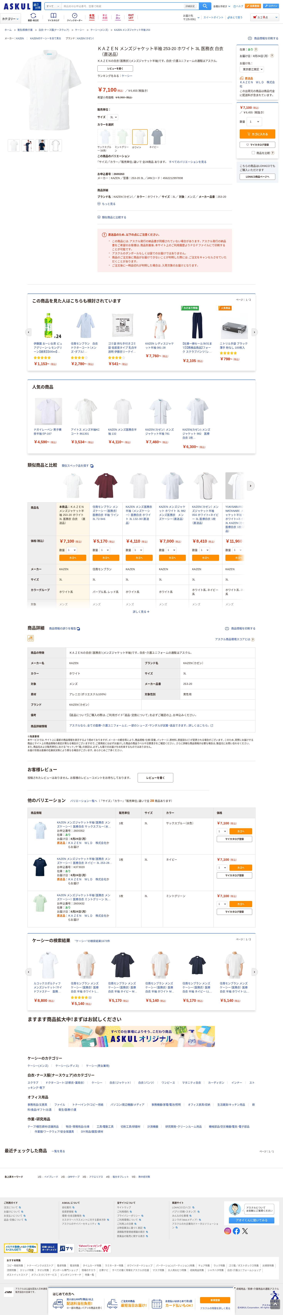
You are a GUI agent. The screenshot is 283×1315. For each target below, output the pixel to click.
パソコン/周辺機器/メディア (127, 1104)
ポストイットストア (17, 1275)
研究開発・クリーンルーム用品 (183, 1126)
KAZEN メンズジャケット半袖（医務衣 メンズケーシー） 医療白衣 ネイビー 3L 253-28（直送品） (83, 861)
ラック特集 (219, 1265)
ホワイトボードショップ (139, 1265)
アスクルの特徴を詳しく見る (215, 1308)
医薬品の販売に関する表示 (131, 1236)
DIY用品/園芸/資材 (92, 1131)
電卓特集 (61, 1265)
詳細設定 (190, 6)
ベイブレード (51, 1177)
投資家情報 (68, 1211)
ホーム (8, 30)
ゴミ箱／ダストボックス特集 (244, 1265)
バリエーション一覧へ (83, 800)
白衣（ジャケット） (120, 1082)
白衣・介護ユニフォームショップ (244, 1270)
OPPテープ (74, 1177)
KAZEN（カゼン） (85, 38)
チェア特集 (204, 1265)
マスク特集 (158, 1270)
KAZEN (20, 38)
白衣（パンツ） (146, 1082)
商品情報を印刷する (265, 38)
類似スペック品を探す (76, 465)
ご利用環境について (127, 1220)
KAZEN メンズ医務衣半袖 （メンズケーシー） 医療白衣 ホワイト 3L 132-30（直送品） (139, 514)
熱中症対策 (144, 1177)
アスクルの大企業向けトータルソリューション (195, 1226)
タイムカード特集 (92, 1265)
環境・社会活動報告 (72, 1216)
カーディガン (216, 1082)
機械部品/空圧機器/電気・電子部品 (229, 1126)
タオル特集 (43, 1270)
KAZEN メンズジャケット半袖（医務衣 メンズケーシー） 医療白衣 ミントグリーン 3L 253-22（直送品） (83, 897)
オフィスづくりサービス (44, 1275)
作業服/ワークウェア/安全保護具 (54, 1131)
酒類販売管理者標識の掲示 (131, 1232)
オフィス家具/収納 (199, 1104)
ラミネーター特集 (114, 1265)
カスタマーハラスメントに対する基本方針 (84, 1220)
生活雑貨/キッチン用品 (231, 1104)
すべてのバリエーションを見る (188, 161)
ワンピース (168, 1082)
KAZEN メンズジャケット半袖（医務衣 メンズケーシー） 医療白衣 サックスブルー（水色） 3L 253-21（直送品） (84, 825)
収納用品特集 (197, 1270)
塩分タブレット (121, 1177)
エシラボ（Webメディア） (185, 1220)
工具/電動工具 (105, 1126)
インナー (236, 1082)
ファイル (59, 1104)
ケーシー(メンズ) (99, 30)
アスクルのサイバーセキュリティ (79, 1224)
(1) (90, 997)
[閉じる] (235, 1288)
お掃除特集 (268, 1265)
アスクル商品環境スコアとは (232, 639)
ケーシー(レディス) (67, 1065)
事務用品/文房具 (37, 1104)
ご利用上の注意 (125, 1224)
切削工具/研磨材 (130, 1126)
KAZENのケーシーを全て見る (45, 38)
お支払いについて (13, 1216)
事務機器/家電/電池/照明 (166, 1104)
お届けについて (12, 1211)
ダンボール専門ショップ (65, 1270)
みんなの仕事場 (180, 1216)
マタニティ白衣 (191, 1082)
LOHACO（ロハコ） (181, 1207)
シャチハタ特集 (216, 1270)
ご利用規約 (123, 1211)
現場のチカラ (88, 1270)
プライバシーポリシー (128, 1216)
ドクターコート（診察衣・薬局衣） (65, 1082)
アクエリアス (96, 1177)
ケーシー (79, 30)
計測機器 (152, 1126)
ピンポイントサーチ (70, 1275)
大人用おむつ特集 (177, 1270)
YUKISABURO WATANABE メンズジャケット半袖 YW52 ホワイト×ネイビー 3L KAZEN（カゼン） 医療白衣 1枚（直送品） (238, 519)
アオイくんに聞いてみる (252, 1220)
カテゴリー (9, 18)
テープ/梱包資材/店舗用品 (43, 1126)
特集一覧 (89, 1275)
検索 (205, 6)
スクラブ (33, 1082)
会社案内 (66, 1207)
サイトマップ (124, 1207)
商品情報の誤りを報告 (62, 628)
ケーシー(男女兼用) (98, 1065)
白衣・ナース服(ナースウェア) (54, 30)
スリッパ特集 (27, 1270)
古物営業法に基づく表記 (129, 1228)
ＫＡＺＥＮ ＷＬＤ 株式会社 (257, 84)
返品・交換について (13, 1220)
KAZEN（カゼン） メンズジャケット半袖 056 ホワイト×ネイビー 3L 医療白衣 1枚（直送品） (205, 514)
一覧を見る (58, 1151)
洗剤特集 (11, 1270)
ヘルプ (239, 6)
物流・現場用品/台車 (78, 1126)
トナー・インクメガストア (40, 1265)
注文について (11, 1207)
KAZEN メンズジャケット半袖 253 (132, 30)
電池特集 (74, 1265)
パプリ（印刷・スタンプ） (184, 1211)
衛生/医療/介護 (25, 30)
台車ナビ (103, 1270)
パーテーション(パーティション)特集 (175, 1265)
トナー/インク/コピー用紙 (87, 1104)
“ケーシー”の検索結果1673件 (92, 941)
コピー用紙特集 (15, 1265)
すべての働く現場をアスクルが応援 (130, 1270)
